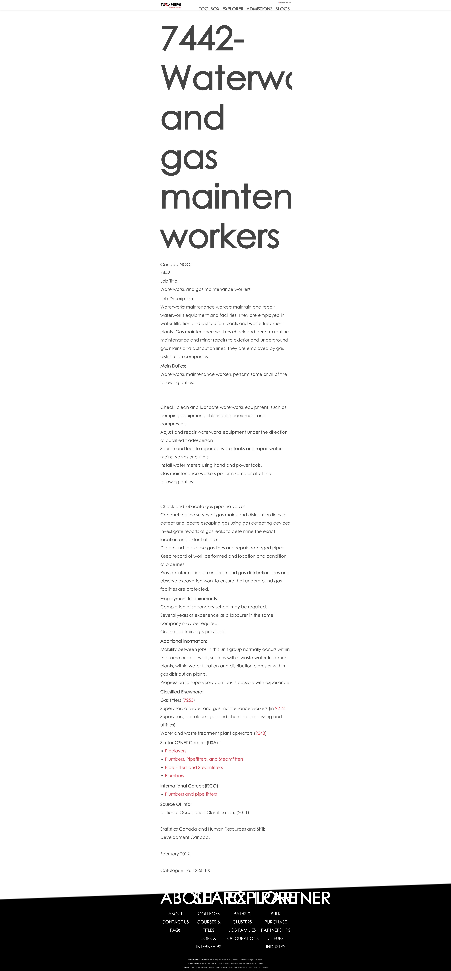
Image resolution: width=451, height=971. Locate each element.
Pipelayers (175, 750)
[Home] (170, 6)
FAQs (175, 930)
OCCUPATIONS (243, 938)
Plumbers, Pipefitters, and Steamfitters (204, 759)
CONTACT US (175, 922)
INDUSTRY (275, 946)
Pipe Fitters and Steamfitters (194, 767)
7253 (188, 700)
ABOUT (175, 913)
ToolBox (209, 8)
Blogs (283, 8)
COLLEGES (209, 913)
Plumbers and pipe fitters (191, 794)
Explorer (232, 8)
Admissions (259, 8)
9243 (260, 733)
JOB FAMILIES (242, 930)
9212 (280, 708)
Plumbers (174, 775)
